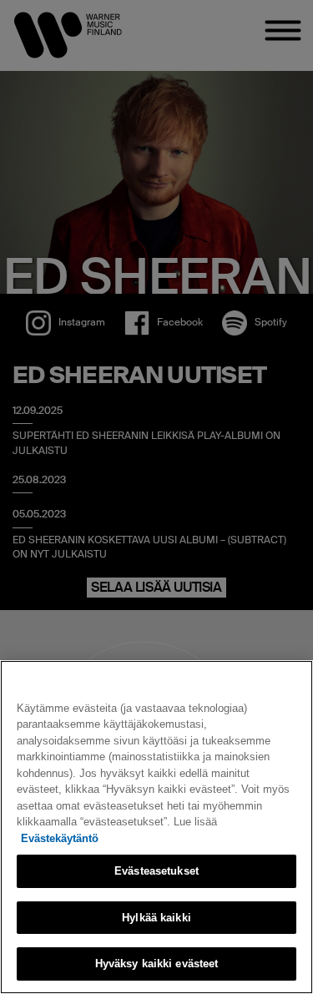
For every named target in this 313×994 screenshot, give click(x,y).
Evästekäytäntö (59, 838)
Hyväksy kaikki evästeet (157, 963)
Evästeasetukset (156, 871)
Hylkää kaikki (156, 917)
